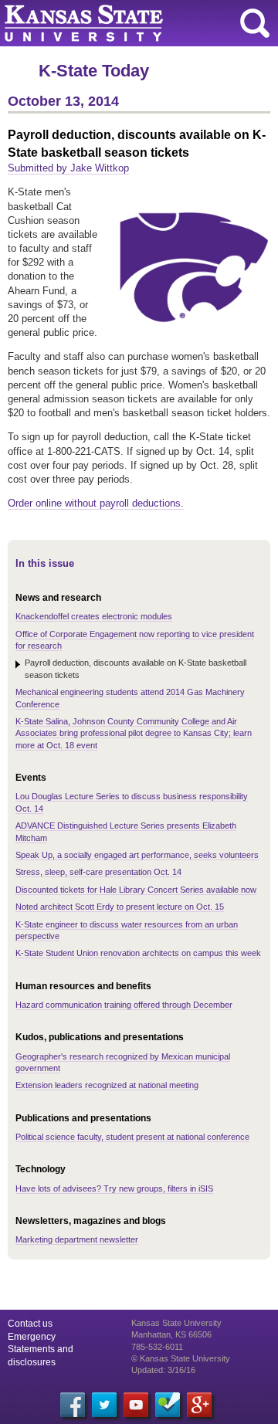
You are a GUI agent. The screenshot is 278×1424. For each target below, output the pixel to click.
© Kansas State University (180, 1358)
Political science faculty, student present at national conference (132, 1136)
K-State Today (94, 70)
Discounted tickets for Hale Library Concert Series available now (135, 889)
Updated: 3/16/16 (163, 1370)
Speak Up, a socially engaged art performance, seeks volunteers (137, 854)
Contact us (30, 1323)
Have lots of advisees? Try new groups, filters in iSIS (114, 1188)
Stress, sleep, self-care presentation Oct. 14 (98, 871)
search (254, 23)
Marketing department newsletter (76, 1239)
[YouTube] (136, 1404)
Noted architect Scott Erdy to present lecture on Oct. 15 (119, 906)
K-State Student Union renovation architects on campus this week (138, 953)
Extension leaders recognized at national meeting (106, 1085)
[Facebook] (72, 1404)
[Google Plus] (199, 1404)
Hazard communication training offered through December (123, 1004)
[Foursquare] (167, 1404)
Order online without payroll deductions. (96, 503)
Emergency (32, 1336)
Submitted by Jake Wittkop (68, 168)
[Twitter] (104, 1404)
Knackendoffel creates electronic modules (93, 616)
